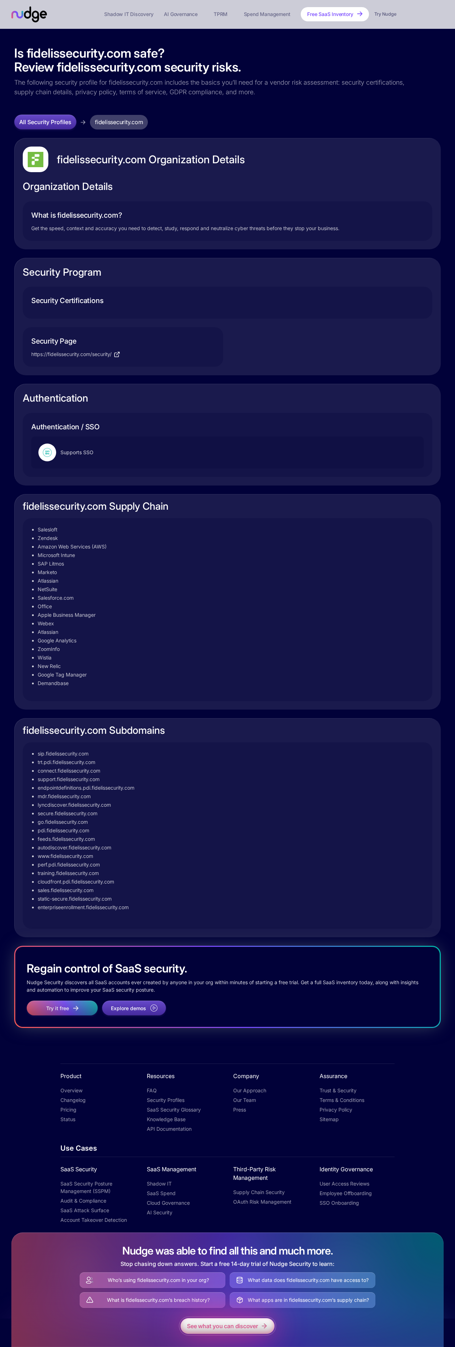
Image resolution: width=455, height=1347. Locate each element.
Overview (71, 1090)
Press (239, 1110)
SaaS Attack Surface (84, 1210)
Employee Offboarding (346, 1193)
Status (67, 1119)
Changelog (73, 1100)
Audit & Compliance (83, 1201)
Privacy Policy (336, 1110)
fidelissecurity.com (119, 122)
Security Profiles (165, 1100)
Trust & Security (338, 1090)
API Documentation (169, 1129)
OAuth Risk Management (262, 1202)
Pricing (68, 1110)
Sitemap (329, 1119)
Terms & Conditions (342, 1100)
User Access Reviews (344, 1184)
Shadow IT (159, 1184)
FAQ (152, 1090)
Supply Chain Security (259, 1192)
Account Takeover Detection (93, 1220)
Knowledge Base (166, 1119)
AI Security (159, 1212)
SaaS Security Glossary (174, 1110)
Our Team (244, 1100)
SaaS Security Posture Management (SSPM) (86, 1187)
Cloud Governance (168, 1203)
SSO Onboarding (339, 1203)
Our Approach (249, 1090)
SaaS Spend (161, 1193)
